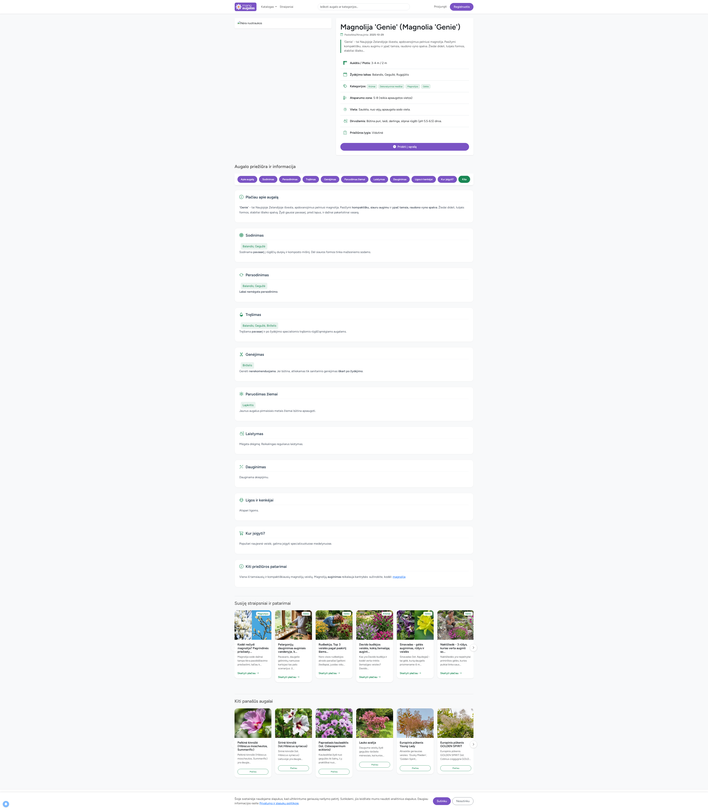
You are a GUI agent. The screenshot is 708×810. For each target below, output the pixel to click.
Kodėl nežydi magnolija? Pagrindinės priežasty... (252, 648)
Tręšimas (311, 179)
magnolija (399, 577)
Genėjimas (330, 179)
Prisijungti (440, 6)
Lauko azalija (367, 742)
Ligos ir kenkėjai (424, 179)
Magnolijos (412, 86)
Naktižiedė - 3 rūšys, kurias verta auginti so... (453, 648)
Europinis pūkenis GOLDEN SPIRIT (452, 744)
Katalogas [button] (268, 6)
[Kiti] (473, 647)
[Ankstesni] (234, 647)
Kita (464, 179)
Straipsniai (286, 6)
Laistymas (379, 179)
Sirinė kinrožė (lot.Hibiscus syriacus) (292, 744)
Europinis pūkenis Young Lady (411, 744)
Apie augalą (247, 179)
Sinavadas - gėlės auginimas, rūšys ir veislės (412, 648)
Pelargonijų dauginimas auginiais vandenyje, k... (292, 648)
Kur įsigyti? (447, 179)
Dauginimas (399, 179)
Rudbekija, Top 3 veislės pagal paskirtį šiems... (332, 648)
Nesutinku (463, 801)
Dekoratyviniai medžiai (391, 86)
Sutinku (442, 801)
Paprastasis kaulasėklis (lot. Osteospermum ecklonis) (333, 746)
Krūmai (372, 86)
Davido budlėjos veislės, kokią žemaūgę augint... (374, 648)
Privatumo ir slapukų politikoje (279, 803)
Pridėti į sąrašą (407, 146)
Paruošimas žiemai (354, 179)
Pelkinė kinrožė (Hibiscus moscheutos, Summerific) (252, 746)
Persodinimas (289, 179)
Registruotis (462, 6)
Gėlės (426, 86)
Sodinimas (268, 179)
